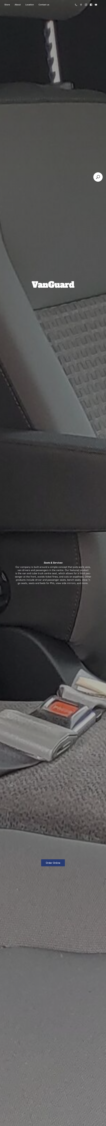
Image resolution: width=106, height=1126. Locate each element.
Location (29, 4)
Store (7, 4)
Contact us (44, 4)
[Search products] (98, 177)
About (18, 4)
